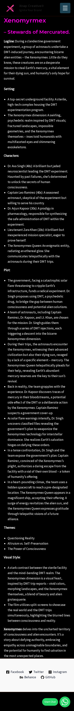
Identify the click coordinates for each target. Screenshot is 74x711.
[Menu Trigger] (65, 8)
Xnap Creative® (31, 6)
